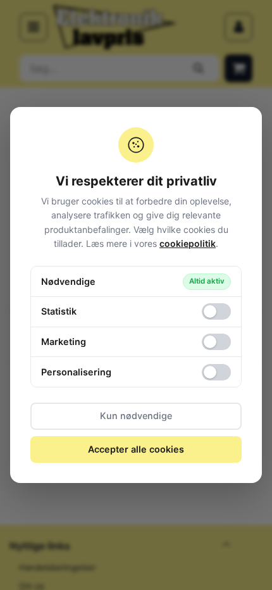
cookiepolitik (187, 243)
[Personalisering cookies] (216, 372)
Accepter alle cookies (136, 449)
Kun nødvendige (136, 415)
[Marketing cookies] (216, 342)
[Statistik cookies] (216, 311)
